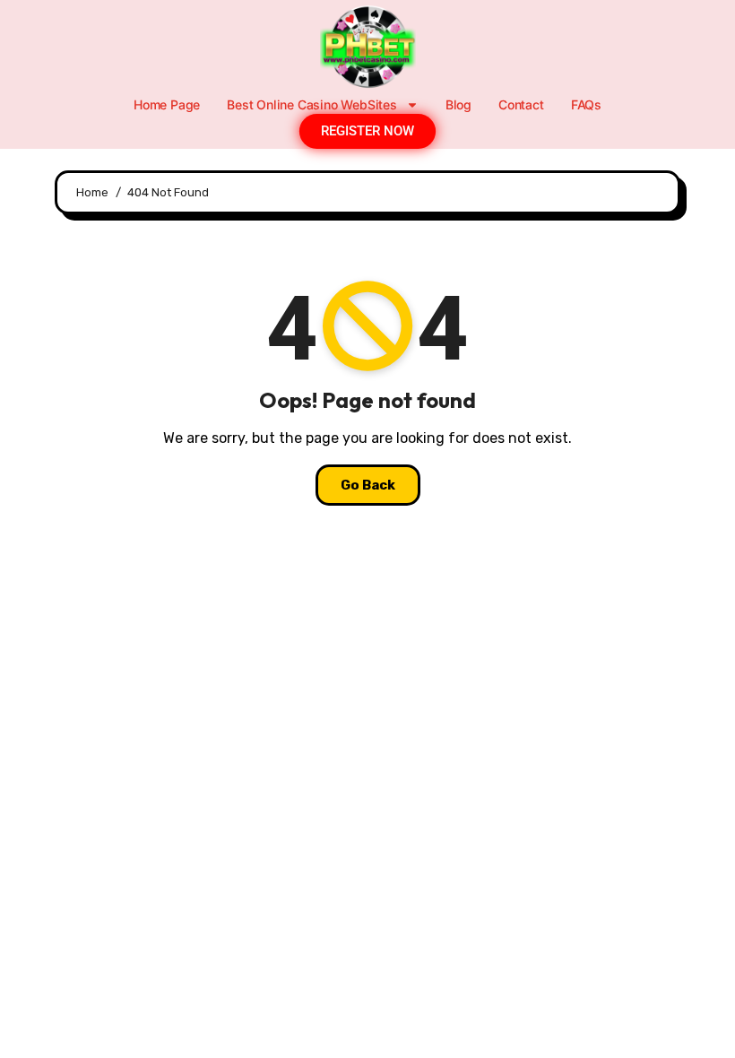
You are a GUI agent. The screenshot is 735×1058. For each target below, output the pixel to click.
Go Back (368, 485)
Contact (521, 104)
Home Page (167, 104)
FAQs (586, 104)
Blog (458, 104)
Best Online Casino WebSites (312, 104)
